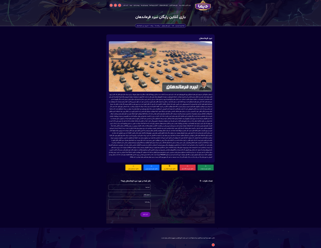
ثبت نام (126, 5)
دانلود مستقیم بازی (133, 169)
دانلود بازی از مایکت (205, 169)
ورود (131, 5)
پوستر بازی (136, 5)
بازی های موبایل (163, 5)
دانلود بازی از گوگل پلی (170, 169)
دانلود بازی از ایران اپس (151, 169)
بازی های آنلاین (173, 5)
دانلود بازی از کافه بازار (187, 169)
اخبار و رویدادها (153, 5)
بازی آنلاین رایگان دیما (185, 5)
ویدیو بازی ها (144, 5)
